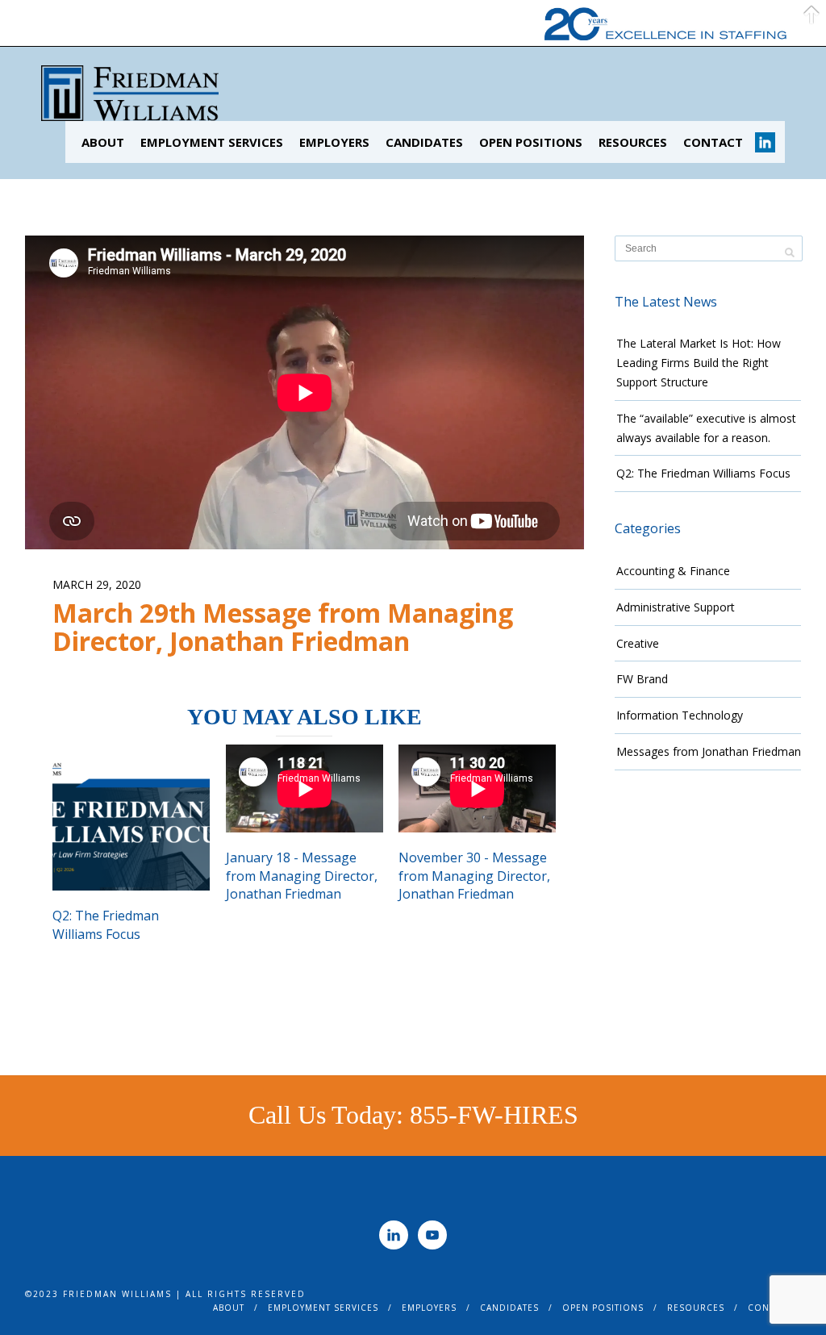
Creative (637, 643)
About (102, 142)
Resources (633, 142)
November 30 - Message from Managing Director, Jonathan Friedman (474, 876)
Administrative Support (675, 607)
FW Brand (642, 678)
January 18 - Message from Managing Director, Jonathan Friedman (302, 876)
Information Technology (679, 715)
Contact (713, 142)
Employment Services (211, 142)
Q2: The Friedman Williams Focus (105, 924)
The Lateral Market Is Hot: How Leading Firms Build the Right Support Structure (698, 363)
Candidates (424, 142)
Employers (334, 142)
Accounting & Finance (673, 570)
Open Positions (530, 142)
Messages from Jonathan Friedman (708, 751)
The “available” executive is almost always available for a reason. (706, 428)
